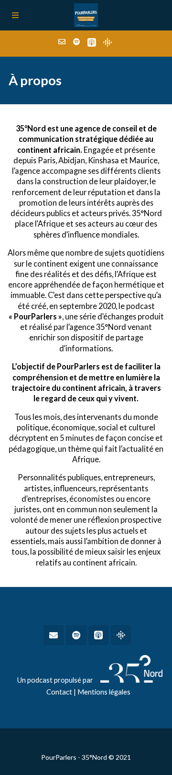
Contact (59, 691)
